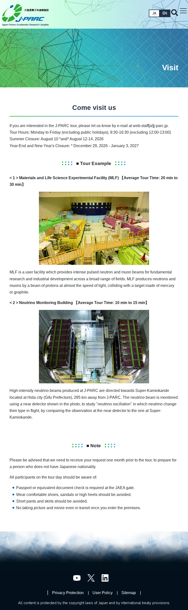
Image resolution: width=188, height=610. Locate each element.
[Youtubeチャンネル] (77, 578)
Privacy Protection (68, 593)
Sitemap (128, 593)
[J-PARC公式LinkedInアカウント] (105, 578)
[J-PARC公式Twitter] (91, 578)
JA (154, 13)
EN (165, 13)
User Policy (103, 593)
